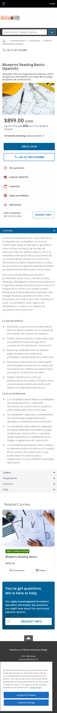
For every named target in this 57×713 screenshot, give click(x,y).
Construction (34, 40)
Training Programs (17, 40)
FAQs (5, 489)
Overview (8, 230)
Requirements (10, 478)
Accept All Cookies (26, 695)
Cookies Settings (26, 702)
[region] (26, 686)
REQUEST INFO (43, 214)
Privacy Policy (35, 687)
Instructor (8, 483)
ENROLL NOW (29, 146)
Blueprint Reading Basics (21, 556)
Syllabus (7, 472)
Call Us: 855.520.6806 (15, 50)
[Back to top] (28, 649)
